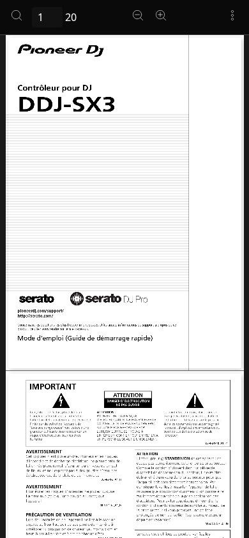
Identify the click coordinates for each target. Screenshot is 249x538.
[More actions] (232, 15)
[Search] (16, 15)
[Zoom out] (138, 15)
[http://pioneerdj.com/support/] (40, 311)
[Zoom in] (161, 15)
